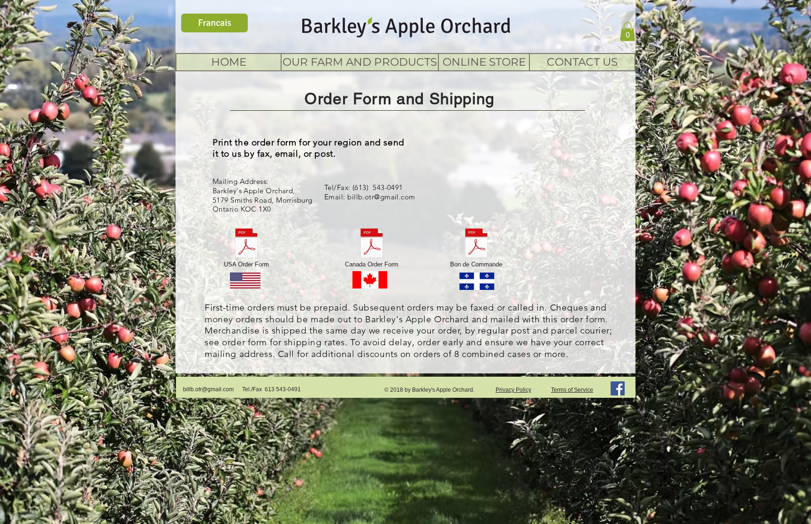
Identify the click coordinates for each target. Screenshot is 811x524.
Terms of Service (572, 390)
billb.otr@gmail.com (381, 196)
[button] (627, 31)
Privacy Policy (513, 390)
